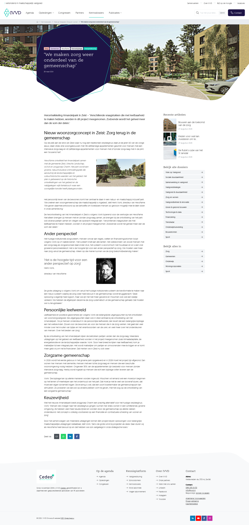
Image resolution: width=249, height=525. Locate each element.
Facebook (162, 491)
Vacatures (241, 3)
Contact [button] (238, 13)
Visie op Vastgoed (60, 22)
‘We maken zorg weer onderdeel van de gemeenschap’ (100, 22)
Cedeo (63, 488)
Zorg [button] (168, 251)
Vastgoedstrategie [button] (173, 187)
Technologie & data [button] (173, 212)
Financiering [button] (170, 217)
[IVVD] (12, 13)
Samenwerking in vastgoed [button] (177, 182)
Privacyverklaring (192, 501)
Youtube (162, 499)
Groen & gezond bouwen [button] (176, 207)
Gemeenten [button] (170, 256)
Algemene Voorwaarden (196, 498)
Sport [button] (168, 237)
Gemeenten (55, 49)
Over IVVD (208, 3)
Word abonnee (134, 488)
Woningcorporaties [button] (173, 266)
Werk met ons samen (167, 484)
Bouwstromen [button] (171, 232)
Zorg (46, 49)
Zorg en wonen (72, 22)
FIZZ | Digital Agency (67, 518)
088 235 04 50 (191, 487)
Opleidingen (104, 480)
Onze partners (164, 480)
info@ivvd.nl (191, 490)
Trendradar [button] (170, 222)
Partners (80, 12)
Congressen (64, 12)
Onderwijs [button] (170, 261)
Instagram (162, 495)
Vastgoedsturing (135, 476)
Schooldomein (134, 480)
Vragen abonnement (137, 491)
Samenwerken (193, 3)
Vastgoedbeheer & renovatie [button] (177, 202)
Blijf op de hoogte (224, 3)
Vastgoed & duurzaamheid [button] (176, 192)
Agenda (30, 12)
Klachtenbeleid (192, 504)
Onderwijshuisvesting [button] (174, 227)
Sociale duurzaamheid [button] (174, 177)
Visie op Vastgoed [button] (173, 172)
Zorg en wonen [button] (172, 197)
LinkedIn (161, 488)
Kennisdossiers (96, 12)
